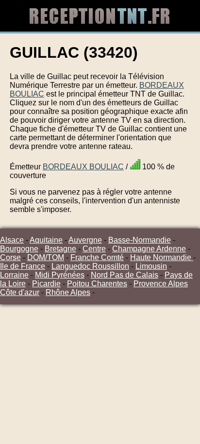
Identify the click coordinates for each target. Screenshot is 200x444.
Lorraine (14, 275)
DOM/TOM (45, 257)
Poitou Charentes (97, 284)
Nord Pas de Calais (124, 275)
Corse (10, 257)
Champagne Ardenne (149, 249)
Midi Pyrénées (59, 275)
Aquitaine (46, 240)
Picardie (46, 284)
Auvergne (85, 240)
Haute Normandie (161, 257)
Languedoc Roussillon (90, 266)
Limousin (151, 266)
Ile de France (22, 266)
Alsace (12, 240)
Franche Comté (97, 257)
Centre (94, 249)
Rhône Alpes (68, 292)
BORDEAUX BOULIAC (83, 167)
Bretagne (60, 249)
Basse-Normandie (139, 240)
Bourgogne (19, 249)
